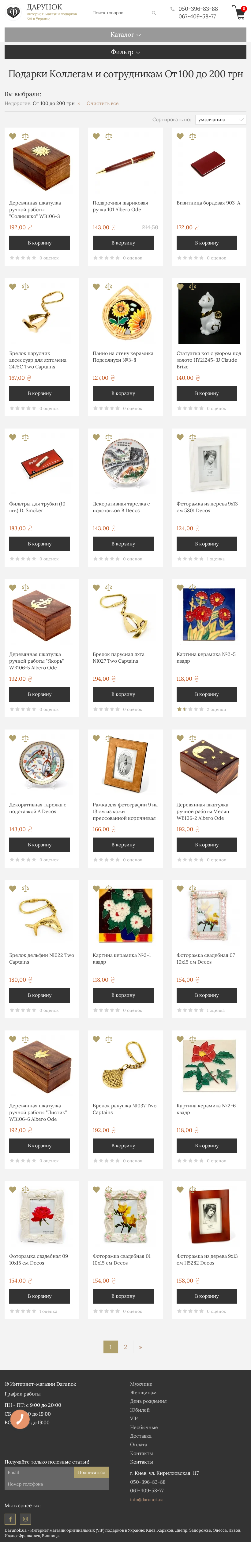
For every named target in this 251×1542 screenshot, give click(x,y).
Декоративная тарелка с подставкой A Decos (37, 808)
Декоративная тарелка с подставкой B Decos (121, 507)
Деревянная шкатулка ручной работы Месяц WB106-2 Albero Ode (203, 811)
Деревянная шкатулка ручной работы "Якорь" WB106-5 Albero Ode (36, 661)
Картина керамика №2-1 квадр (122, 958)
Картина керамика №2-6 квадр (206, 1108)
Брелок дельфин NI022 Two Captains (41, 958)
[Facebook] (10, 1519)
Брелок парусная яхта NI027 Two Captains (118, 657)
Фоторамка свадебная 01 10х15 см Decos (122, 1259)
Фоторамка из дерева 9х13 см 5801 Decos (207, 507)
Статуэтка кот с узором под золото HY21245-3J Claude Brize (209, 360)
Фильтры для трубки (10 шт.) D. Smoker (37, 507)
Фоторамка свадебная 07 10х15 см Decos (206, 958)
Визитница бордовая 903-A (208, 203)
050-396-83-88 (198, 8)
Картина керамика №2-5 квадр (206, 657)
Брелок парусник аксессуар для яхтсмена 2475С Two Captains (37, 360)
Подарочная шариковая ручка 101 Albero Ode (120, 206)
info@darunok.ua (146, 1499)
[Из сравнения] (25, 138)
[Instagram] (25, 1519)
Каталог (122, 34)
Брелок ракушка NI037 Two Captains (124, 1108)
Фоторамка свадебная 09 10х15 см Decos (38, 1259)
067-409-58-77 (197, 16)
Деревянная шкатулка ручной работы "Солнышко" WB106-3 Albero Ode (35, 210)
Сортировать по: (171, 119)
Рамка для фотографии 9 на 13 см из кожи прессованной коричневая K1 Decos (125, 812)
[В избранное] (13, 138)
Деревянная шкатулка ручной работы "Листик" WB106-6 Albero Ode (38, 1112)
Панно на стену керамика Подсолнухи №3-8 (123, 356)
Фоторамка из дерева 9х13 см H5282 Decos (207, 1259)
